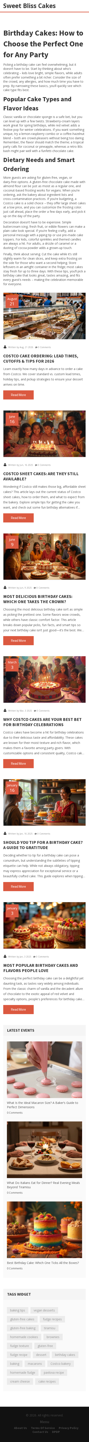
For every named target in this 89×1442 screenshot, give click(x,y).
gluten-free (45, 1346)
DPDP (56, 1432)
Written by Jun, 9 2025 (20, 587)
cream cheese (20, 1381)
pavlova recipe (54, 1372)
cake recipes (47, 1381)
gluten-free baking (22, 1328)
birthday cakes (65, 1355)
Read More (18, 395)
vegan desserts (44, 1310)
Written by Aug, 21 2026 (20, 347)
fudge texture (19, 1346)
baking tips (17, 1310)
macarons (35, 1364)
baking (14, 1364)
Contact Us (40, 1432)
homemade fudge (22, 1372)
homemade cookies (24, 1337)
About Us (20, 1428)
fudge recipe (18, 1355)
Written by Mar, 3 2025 (20, 710)
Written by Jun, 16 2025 (20, 464)
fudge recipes (52, 1319)
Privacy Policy (68, 1428)
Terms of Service (43, 1428)
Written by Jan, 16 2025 (20, 833)
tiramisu (49, 1328)
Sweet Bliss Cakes (29, 6)
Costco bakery (61, 1364)
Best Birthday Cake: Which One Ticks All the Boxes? (43, 1263)
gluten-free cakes (22, 1319)
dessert (41, 1355)
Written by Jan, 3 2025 (19, 956)
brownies (53, 1337)
